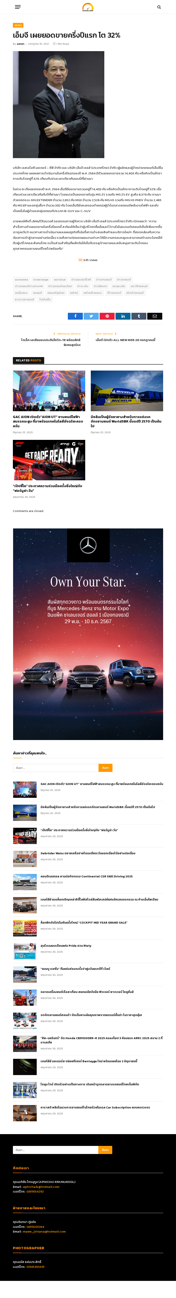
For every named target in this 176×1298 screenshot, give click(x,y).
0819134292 (35, 1191)
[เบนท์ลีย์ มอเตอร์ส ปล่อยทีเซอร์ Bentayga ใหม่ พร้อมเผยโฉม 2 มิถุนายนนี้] (25, 1067)
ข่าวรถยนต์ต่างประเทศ (29, 286)
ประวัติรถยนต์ (139, 286)
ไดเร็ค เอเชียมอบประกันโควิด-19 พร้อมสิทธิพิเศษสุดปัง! (50, 342)
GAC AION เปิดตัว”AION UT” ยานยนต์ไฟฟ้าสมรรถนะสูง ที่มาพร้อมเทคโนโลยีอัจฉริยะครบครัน (48, 422)
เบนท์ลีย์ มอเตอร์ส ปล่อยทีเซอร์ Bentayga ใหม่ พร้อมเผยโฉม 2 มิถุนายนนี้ (89, 1061)
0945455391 (35, 1266)
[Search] (158, 7)
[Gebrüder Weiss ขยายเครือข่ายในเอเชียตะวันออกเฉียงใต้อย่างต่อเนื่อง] (25, 859)
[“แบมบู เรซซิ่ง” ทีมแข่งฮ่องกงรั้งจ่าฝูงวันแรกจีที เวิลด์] (25, 974)
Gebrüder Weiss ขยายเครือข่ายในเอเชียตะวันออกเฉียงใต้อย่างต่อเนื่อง (88, 853)
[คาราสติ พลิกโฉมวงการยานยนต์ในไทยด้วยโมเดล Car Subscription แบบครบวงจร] (25, 1113)
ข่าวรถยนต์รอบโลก (60, 286)
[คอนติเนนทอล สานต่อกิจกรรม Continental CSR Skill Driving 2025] (25, 882)
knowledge (41, 279)
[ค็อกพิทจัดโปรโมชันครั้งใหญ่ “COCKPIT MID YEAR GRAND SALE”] (25, 928)
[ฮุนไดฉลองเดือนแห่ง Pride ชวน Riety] (25, 951)
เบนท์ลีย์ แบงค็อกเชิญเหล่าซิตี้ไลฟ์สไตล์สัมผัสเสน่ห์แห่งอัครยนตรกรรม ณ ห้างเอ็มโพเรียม (99, 899)
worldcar (60, 279)
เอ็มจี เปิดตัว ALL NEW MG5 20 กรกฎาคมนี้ (125, 339)
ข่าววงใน (82, 286)
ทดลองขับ (118, 286)
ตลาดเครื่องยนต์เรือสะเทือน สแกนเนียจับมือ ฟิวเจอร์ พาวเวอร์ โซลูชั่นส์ (87, 992)
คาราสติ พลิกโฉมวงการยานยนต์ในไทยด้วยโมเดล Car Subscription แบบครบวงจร (95, 1107)
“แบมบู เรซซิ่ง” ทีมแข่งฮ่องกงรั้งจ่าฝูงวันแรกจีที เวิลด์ (75, 969)
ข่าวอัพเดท (100, 286)
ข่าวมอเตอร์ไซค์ (81, 279)
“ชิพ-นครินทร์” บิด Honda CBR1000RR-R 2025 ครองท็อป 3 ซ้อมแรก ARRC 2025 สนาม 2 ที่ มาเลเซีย (101, 1040)
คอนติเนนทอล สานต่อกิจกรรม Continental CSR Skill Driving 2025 (87, 876)
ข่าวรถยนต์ (124, 279)
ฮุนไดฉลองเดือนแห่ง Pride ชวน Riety (66, 946)
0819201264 (35, 1226)
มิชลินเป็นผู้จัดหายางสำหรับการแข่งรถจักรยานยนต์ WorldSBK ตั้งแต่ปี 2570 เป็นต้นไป (126, 422)
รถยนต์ (37, 293)
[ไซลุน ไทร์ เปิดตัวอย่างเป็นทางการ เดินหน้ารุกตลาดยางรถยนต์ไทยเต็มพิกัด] (25, 1090)
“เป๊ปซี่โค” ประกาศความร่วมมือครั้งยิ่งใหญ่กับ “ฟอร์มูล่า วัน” (47, 488)
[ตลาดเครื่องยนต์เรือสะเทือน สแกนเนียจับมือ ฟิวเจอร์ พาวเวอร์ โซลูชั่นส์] (25, 997)
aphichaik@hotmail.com (41, 1186)
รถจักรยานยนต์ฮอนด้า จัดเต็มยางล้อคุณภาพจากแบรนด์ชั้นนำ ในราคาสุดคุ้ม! (91, 1015)
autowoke (21, 279)
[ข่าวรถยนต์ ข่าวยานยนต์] (88, 7)
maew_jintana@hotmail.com (44, 1231)
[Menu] (18, 7)
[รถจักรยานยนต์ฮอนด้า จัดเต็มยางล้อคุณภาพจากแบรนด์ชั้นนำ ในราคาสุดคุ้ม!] (25, 1021)
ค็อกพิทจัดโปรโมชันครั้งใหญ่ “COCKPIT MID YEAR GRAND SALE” (84, 923)
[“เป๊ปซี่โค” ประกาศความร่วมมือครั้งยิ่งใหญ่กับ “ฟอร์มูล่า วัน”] (49, 460)
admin (20, 44)
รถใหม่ (74, 293)
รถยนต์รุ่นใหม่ (56, 293)
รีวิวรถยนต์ (114, 293)
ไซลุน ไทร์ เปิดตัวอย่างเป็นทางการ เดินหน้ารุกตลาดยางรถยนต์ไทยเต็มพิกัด (90, 1084)
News (18, 25)
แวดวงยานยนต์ (24, 299)
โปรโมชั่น (45, 299)
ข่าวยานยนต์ (104, 279)
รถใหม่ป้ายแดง (92, 293)
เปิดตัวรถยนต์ (135, 293)
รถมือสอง (21, 293)
